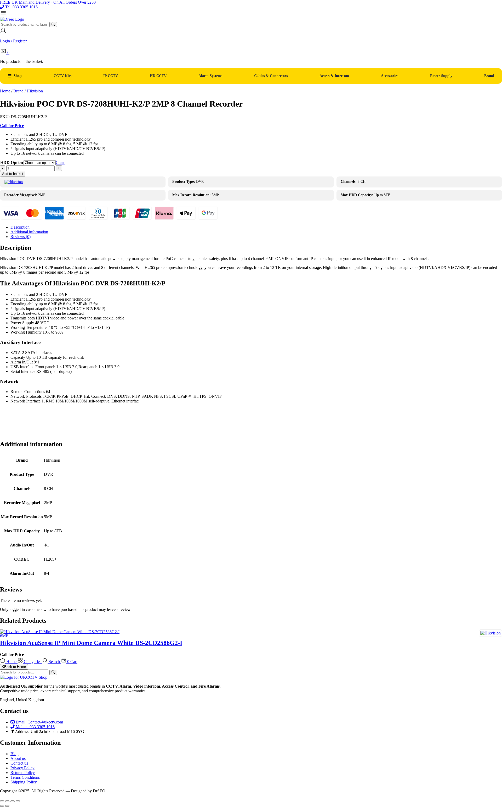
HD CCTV (158, 76)
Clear (60, 162)
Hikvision (35, 91)
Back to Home (15, 667)
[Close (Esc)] (18, 801)
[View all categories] (3, 14)
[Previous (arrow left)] (2, 806)
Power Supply (441, 76)
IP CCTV (110, 76)
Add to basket (12, 174)
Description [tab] (20, 227)
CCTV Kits (62, 76)
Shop (18, 76)
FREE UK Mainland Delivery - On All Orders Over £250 (48, 2)
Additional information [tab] (29, 232)
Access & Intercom (334, 76)
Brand (489, 76)
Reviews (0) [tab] (20, 236)
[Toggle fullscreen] (7, 801)
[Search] (53, 24)
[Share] (12, 801)
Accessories (389, 76)
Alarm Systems (210, 76)
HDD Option (11, 162)
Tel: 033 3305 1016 (21, 7)
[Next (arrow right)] (7, 806)
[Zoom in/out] (2, 801)
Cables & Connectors (271, 76)
